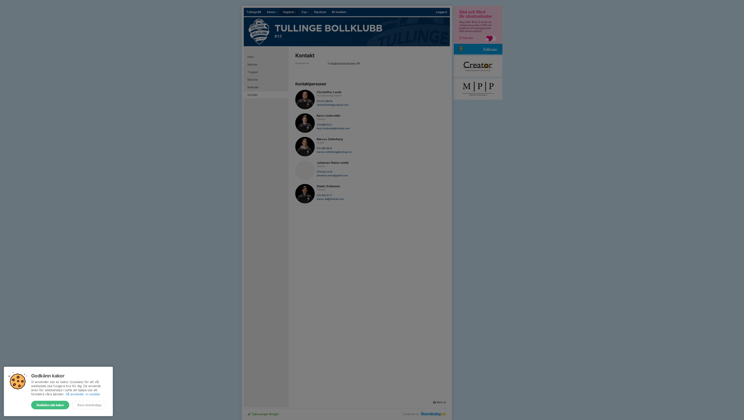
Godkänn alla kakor (50, 405)
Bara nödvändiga (89, 405)
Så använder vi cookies (83, 394)
